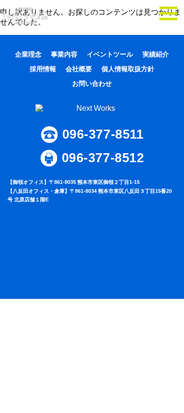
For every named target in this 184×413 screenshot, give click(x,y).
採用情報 (43, 69)
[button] (168, 16)
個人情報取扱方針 (127, 69)
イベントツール (110, 54)
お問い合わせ (92, 83)
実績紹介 (155, 54)
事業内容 (64, 54)
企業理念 (28, 54)
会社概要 (79, 69)
